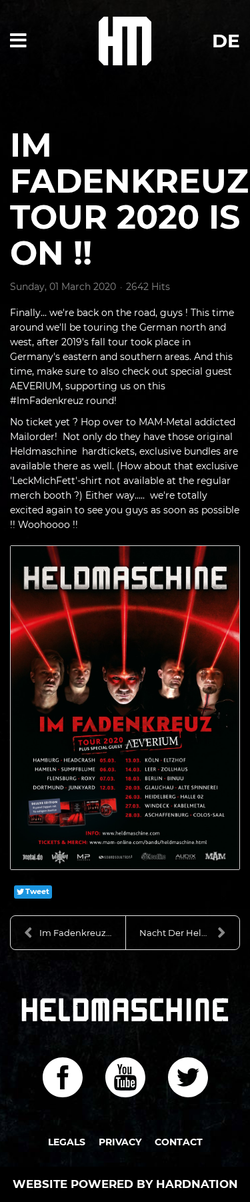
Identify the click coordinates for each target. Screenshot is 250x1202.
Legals (66, 1142)
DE (226, 40)
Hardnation (197, 1184)
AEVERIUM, (37, 386)
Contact (179, 1142)
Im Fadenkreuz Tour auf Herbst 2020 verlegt (82, 932)
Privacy (120, 1142)
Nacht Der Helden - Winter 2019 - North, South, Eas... (189, 932)
